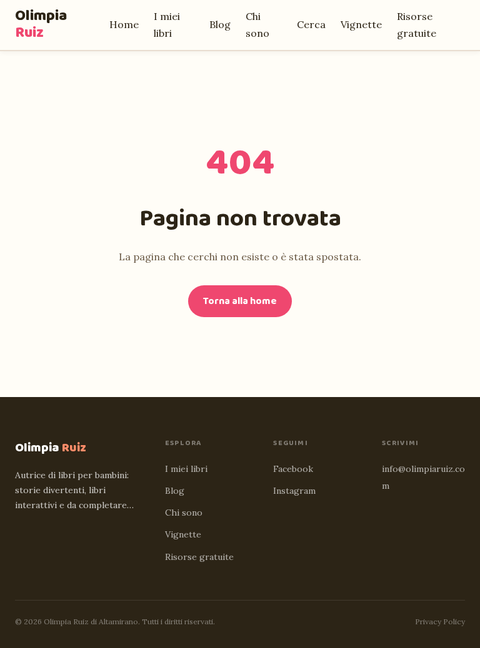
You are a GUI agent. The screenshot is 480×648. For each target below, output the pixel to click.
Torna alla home (240, 301)
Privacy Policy (440, 621)
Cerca (311, 24)
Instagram (294, 490)
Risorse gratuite (199, 556)
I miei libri (186, 468)
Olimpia (41, 24)
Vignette (361, 24)
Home (124, 24)
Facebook (293, 468)
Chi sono (183, 512)
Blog (220, 24)
